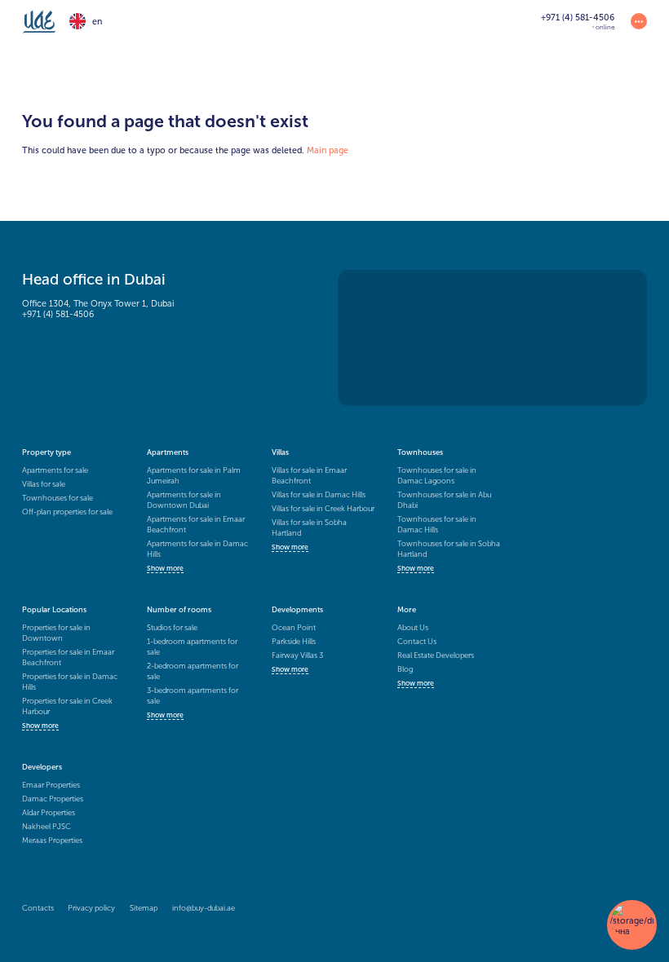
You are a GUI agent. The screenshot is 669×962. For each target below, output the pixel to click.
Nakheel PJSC (46, 826)
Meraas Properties (52, 840)
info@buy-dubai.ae (203, 907)
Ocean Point (294, 627)
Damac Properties (52, 798)
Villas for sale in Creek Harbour (323, 508)
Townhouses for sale (57, 497)
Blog (405, 668)
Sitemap (143, 907)
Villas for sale (43, 483)
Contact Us (416, 641)
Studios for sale (172, 627)
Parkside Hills (294, 641)
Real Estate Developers (435, 655)
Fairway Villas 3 (297, 655)
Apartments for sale (55, 470)
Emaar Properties (51, 784)
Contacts (38, 907)
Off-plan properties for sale (67, 511)
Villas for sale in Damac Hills (319, 494)
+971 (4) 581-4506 (58, 314)
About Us (412, 627)
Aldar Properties (48, 812)
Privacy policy (91, 907)
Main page (327, 150)
